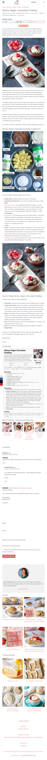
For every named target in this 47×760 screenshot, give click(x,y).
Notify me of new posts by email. (11, 545)
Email (4, 530)
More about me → (23, 588)
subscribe (38, 549)
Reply (3, 463)
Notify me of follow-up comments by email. (14, 540)
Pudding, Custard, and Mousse (20, 7)
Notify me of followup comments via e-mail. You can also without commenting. (21, 550)
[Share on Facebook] (1, 379)
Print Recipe (39, 360)
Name (4, 523)
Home (3, 7)
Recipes (9, 7)
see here (20, 376)
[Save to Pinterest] (1, 384)
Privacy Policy (24, 728)
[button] (35, 362)
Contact (23, 745)
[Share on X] (1, 381)
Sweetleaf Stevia (9, 237)
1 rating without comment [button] (25, 488)
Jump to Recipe (24, 25)
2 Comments (20, 15)
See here (37, 382)
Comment (5, 502)
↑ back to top (23, 721)
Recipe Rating (6, 497)
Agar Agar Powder (9, 205)
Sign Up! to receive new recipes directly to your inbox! (23, 737)
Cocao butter (8, 215)
